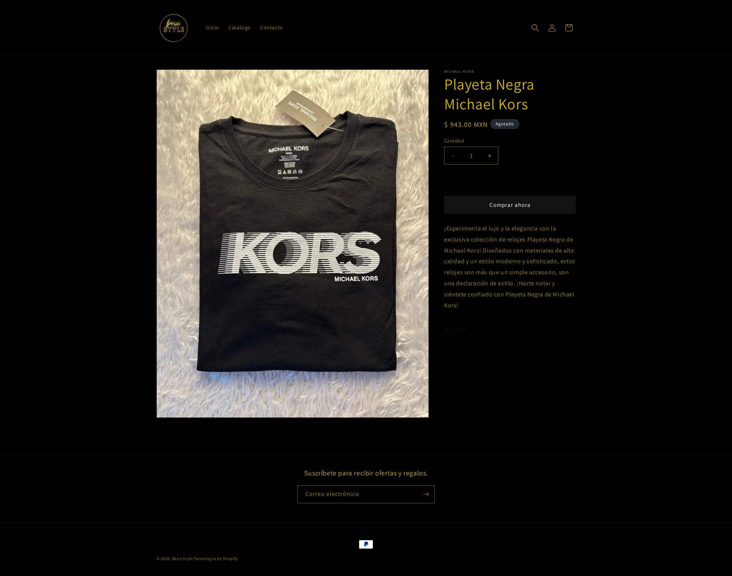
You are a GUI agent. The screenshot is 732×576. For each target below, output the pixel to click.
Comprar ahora (510, 205)
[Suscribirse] (425, 494)
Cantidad (454, 141)
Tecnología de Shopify (216, 558)
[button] (535, 27)
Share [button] (460, 328)
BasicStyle (182, 558)
